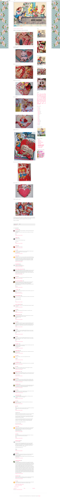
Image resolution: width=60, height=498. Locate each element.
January (39, 121)
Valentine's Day (40, 103)
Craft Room (40, 96)
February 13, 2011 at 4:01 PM (18, 247)
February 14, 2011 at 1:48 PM (18, 403)
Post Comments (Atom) (19, 489)
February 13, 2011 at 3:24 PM (18, 235)
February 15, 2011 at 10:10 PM (19, 473)
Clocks (45, 95)
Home (24, 488)
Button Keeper (42, 94)
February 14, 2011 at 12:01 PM (19, 392)
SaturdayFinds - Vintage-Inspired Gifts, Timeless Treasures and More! (41, 146)
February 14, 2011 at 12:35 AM (19, 353)
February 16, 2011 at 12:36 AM (19, 478)
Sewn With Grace (17, 362)
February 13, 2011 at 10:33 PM (19, 334)
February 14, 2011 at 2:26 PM (18, 424)
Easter (43, 96)
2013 (38, 108)
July (38, 115)
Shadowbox (38, 101)
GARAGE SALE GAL (17, 314)
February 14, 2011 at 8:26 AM (18, 381)
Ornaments (40, 99)
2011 (38, 110)
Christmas (40, 95)
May (38, 117)
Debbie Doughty (17, 350)
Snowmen (43, 101)
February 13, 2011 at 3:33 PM (18, 243)
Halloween (44, 97)
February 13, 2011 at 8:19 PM (18, 312)
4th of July (39, 93)
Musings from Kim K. (18, 371)
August (38, 114)
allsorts (39, 139)
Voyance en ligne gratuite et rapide (19, 484)
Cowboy (38, 96)
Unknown (16, 426)
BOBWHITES (38, 94)
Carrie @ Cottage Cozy (18, 304)
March (38, 119)
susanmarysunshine (18, 460)
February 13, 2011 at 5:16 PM (18, 278)
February (39, 120)
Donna (16, 355)
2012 (38, 109)
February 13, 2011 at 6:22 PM (18, 287)
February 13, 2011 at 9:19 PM (18, 319)
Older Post (33, 488)
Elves (45, 96)
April (38, 118)
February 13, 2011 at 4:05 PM (18, 253)
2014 (38, 107)
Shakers (41, 101)
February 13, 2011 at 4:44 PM (18, 266)
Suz (15, 329)
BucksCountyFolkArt (18, 295)
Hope (16, 366)
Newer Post (15, 488)
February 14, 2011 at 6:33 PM (18, 438)
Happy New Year (39, 98)
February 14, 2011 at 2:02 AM (18, 364)
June (38, 116)
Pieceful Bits (17, 229)
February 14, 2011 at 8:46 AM (18, 387)
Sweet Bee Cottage (17, 440)
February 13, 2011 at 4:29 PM (18, 261)
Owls (43, 99)
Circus (43, 95)
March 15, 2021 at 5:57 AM (18, 485)
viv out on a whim (40, 147)
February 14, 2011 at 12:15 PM (19, 398)
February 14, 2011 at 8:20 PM (18, 450)
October (39, 112)
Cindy (16, 309)
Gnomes (41, 97)
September (39, 113)
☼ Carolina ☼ (17, 289)
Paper (45, 99)
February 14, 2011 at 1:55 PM (18, 410)
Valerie (16, 378)
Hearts (42, 98)
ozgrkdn (16, 245)
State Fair (44, 102)
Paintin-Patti (39, 143)
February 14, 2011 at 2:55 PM (18, 431)
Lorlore (16, 276)
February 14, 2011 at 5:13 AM (18, 369)
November (39, 111)
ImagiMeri (16, 237)
